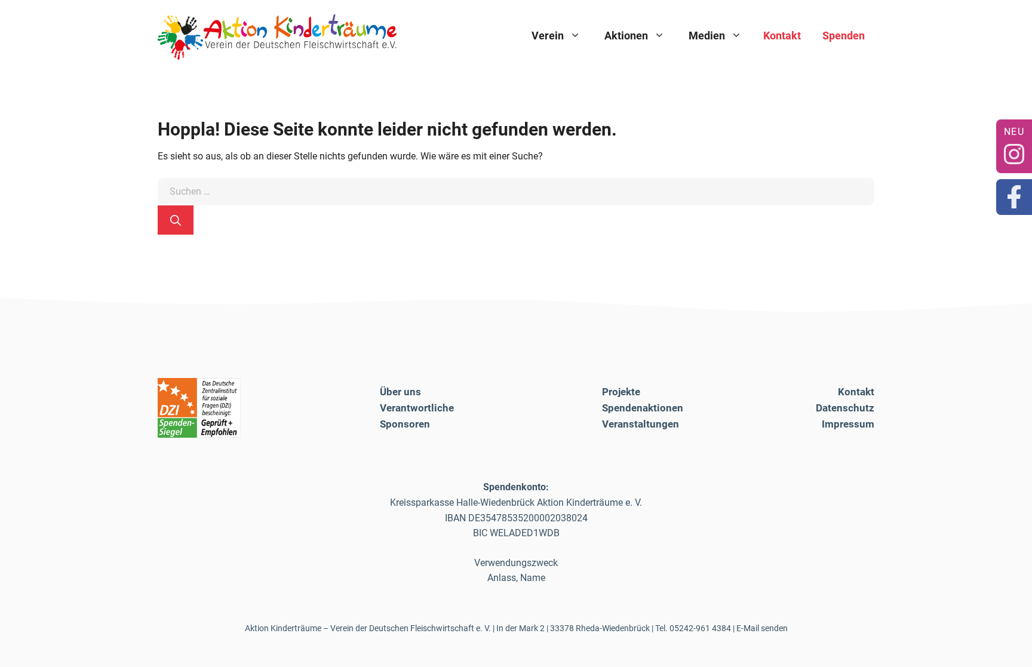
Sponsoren (405, 424)
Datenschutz (845, 408)
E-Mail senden (762, 628)
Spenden (843, 35)
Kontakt (782, 35)
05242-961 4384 (700, 628)
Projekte (621, 392)
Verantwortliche (417, 408)
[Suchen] (176, 220)
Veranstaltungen (640, 424)
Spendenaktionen (642, 408)
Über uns (400, 392)
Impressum (848, 424)
